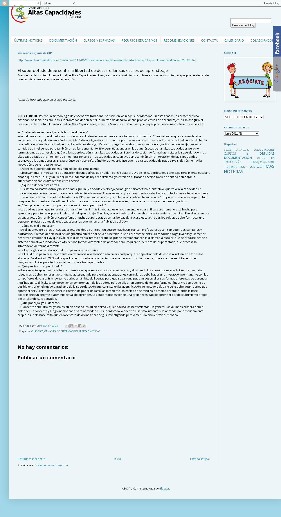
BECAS (227, 149)
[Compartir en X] (76, 326)
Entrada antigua (200, 459)
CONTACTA (209, 40)
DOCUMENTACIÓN (63, 40)
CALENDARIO (234, 40)
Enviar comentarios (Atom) (51, 465)
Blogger (164, 488)
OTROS (261, 157)
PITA (272, 157)
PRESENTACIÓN (232, 161)
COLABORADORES (263, 40)
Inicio (117, 459)
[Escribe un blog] (71, 326)
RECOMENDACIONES (179, 40)
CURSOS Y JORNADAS (99, 40)
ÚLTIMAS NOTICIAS (28, 40)
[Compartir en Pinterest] (84, 326)
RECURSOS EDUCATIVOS (139, 40)
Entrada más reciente (32, 459)
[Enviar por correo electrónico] (67, 326)
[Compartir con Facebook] (80, 326)
